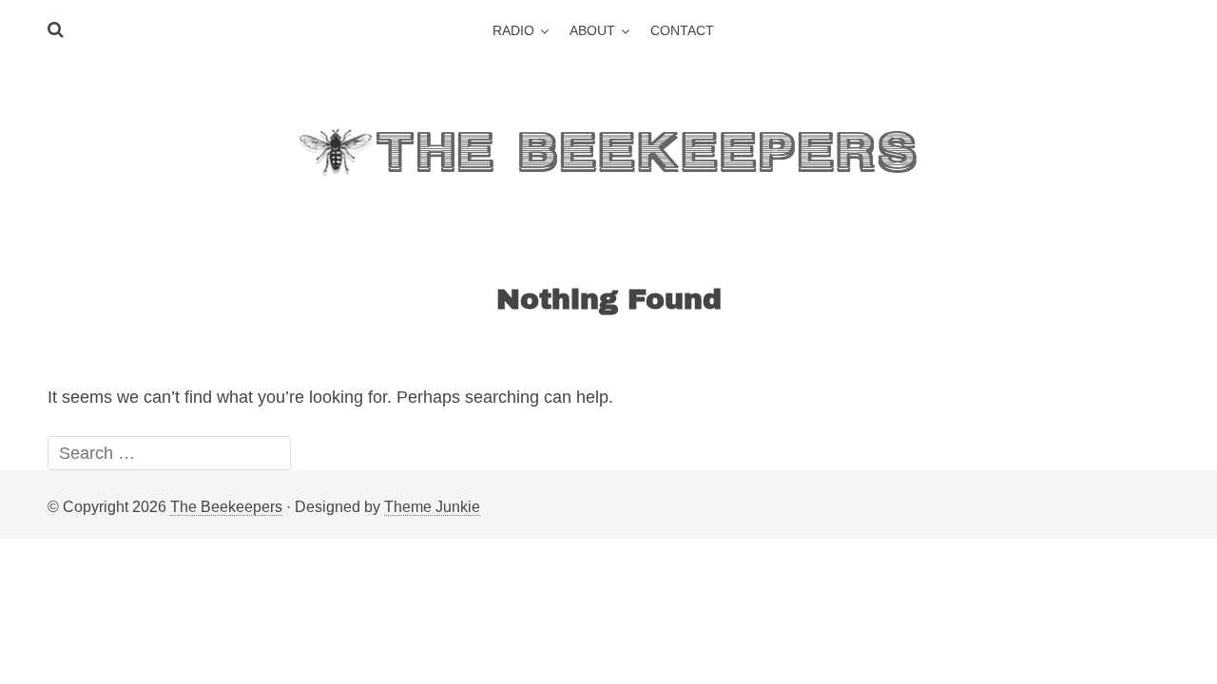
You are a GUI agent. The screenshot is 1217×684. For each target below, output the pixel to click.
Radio (513, 30)
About (592, 30)
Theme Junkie (432, 507)
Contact (682, 30)
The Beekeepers (226, 507)
